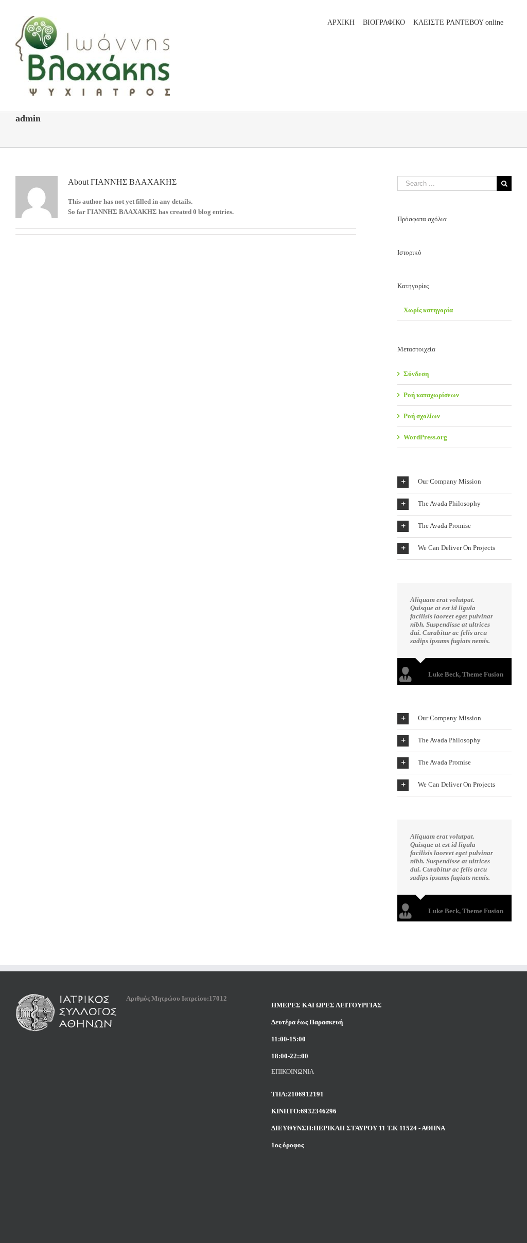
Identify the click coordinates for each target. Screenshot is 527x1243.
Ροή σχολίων (421, 416)
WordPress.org (425, 437)
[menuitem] (341, 21)
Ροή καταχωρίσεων (431, 395)
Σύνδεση (416, 374)
